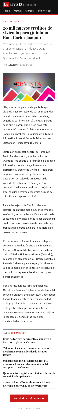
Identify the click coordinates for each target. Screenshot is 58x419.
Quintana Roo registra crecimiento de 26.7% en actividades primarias (29, 374)
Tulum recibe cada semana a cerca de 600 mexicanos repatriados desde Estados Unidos (27, 351)
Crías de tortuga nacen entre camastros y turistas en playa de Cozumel (27, 340)
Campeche (30, 11)
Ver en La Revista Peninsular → (29, 398)
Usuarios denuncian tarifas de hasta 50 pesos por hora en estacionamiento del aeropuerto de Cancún (25, 364)
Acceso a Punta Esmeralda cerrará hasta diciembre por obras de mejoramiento (26, 384)
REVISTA (20, 4)
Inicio (7, 11)
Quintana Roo (45, 11)
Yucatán (18, 11)
